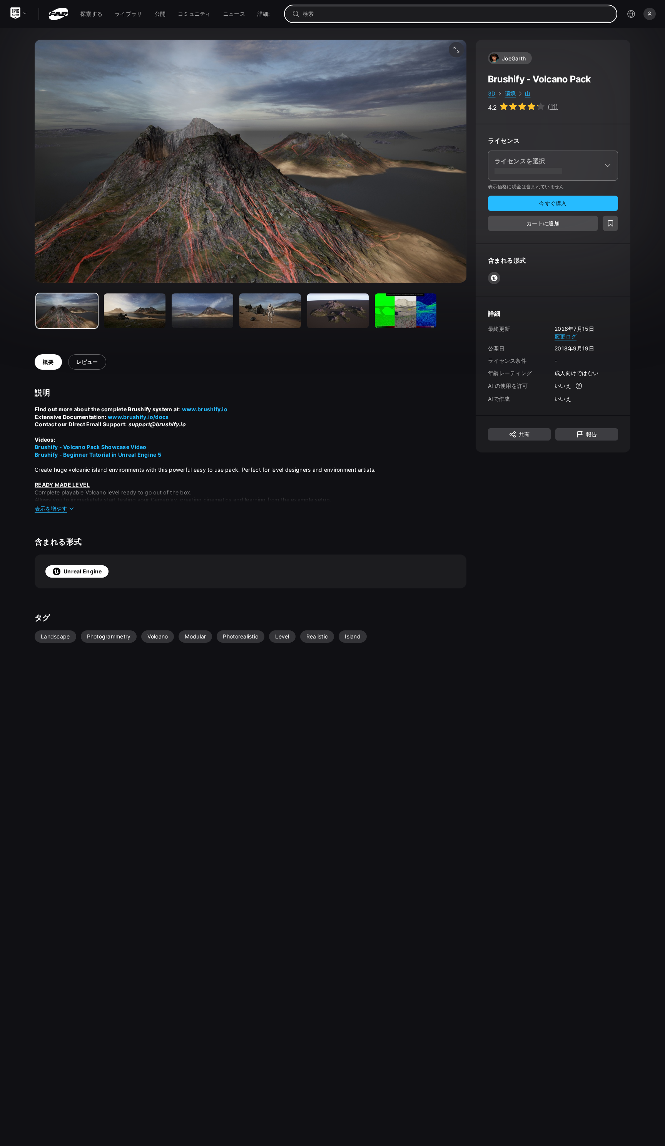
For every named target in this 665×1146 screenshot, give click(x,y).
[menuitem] (91, 14)
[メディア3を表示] (270, 310)
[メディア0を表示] (67, 310)
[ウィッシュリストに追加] (610, 223)
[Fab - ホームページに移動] (58, 14)
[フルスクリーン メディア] (456, 49)
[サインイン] (649, 14)
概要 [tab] (48, 362)
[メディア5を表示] (405, 310)
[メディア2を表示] (202, 310)
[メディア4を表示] (338, 310)
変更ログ (565, 336)
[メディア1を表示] (134, 310)
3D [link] (492, 93)
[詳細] (578, 385)
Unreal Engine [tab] (82, 571)
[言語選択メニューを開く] (631, 14)
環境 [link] (510, 93)
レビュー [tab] (87, 362)
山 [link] (527, 93)
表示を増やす (51, 508)
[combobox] (456, 14)
